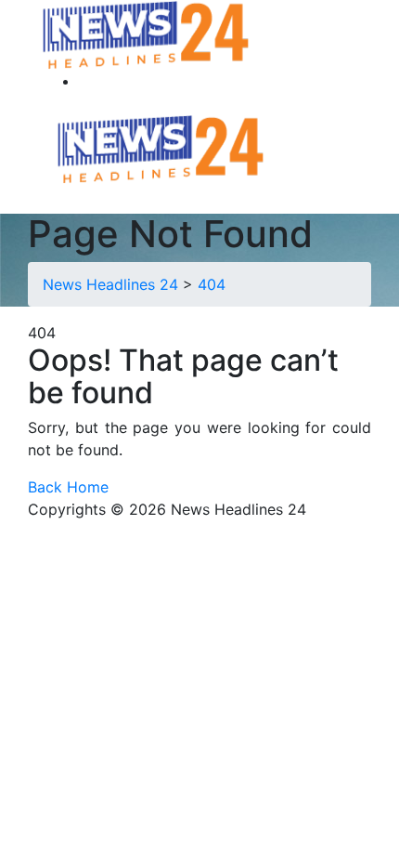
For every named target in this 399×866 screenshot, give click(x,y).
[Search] (90, 81)
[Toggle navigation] (288, 147)
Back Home (68, 487)
